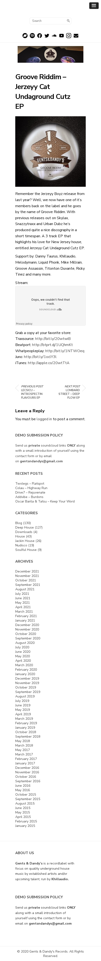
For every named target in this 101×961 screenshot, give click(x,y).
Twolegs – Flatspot (29, 483)
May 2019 (22, 710)
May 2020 (22, 656)
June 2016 (22, 785)
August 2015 (25, 803)
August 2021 (25, 589)
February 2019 (26, 723)
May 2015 (22, 812)
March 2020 (24, 665)
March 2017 (24, 754)
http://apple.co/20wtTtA (49, 363)
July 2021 (22, 593)
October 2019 (25, 687)
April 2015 (23, 817)
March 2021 (24, 611)
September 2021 (27, 585)
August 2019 (25, 696)
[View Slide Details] (50, 54)
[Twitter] (47, 37)
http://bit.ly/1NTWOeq (64, 351)
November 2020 (27, 629)
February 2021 (26, 616)
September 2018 (27, 736)
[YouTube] (61, 37)
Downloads (23, 532)
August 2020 (25, 643)
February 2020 (26, 669)
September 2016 (27, 781)
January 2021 (25, 620)
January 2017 (25, 763)
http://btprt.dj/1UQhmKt (52, 344)
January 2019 (25, 727)
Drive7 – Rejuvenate (30, 492)
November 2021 (27, 576)
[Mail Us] (76, 37)
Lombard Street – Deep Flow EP (69, 392)
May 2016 (22, 790)
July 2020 (22, 647)
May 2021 (22, 602)
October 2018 (25, 732)
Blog (18, 523)
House (20, 536)
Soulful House (26, 550)
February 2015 (26, 821)
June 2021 (22, 598)
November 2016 (27, 772)
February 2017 (26, 759)
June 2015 (22, 808)
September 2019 (27, 692)
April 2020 (23, 660)
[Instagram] (69, 37)
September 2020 (27, 638)
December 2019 (27, 678)
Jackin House (25, 541)
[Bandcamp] (25, 37)
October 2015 (25, 794)
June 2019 (22, 705)
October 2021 (25, 580)
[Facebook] (39, 37)
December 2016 (27, 768)
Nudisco (21, 545)
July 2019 (22, 701)
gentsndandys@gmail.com (41, 461)
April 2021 (23, 607)
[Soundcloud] (54, 37)
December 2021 (27, 571)
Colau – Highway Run (31, 488)
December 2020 (27, 625)
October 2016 (25, 776)
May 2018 (22, 741)
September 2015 (27, 799)
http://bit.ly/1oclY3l (40, 356)
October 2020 (25, 634)
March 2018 (24, 745)
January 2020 (25, 674)
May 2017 (22, 750)
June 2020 (22, 652)
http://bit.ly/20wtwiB (53, 338)
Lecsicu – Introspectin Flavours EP (32, 392)
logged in (44, 419)
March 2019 (24, 718)
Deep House (24, 527)
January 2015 (25, 826)
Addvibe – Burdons (29, 497)
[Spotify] (32, 37)
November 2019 (27, 683)
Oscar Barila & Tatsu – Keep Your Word (45, 501)
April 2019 (23, 714)
